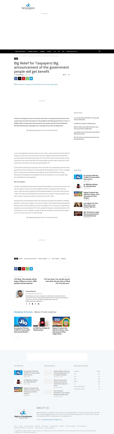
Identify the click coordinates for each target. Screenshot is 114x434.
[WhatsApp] (27, 78)
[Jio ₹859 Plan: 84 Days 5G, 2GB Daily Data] (42, 323)
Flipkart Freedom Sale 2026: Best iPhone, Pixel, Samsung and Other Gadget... (92, 195)
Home (15, 56)
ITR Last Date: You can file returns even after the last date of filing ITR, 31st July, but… (57, 281)
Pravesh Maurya (20, 74)
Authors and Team (71, 51)
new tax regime (55, 258)
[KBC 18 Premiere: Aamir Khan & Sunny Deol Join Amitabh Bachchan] (78, 214)
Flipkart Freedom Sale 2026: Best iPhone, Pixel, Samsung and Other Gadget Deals (60, 331)
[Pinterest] (23, 78)
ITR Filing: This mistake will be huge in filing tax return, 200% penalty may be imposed (25, 281)
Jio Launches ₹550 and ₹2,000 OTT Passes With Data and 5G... (91, 177)
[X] (19, 78)
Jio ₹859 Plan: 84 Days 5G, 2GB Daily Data (41, 329)
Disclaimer (61, 426)
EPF (59, 51)
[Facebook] (15, 78)
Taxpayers (63, 258)
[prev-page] (15, 337)
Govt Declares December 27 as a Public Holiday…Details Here (62, 392)
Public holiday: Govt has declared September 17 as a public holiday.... (62, 373)
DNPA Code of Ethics (71, 426)
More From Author (45, 311)
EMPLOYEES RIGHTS (20, 51)
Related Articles (23, 311)
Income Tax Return (42, 258)
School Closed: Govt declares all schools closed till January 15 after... (61, 383)
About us (21, 426)
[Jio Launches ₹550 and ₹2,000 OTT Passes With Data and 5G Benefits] (23, 323)
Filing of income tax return (30, 258)
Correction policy (53, 426)
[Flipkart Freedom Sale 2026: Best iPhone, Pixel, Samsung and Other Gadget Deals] (61, 323)
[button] (100, 51)
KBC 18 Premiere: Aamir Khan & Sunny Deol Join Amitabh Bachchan (86, 138)
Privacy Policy (30, 428)
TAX (55, 51)
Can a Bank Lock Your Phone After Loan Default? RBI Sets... (91, 205)
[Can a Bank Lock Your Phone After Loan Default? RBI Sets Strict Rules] (78, 205)
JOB (63, 51)
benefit (20, 258)
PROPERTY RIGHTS (33, 51)
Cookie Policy (45, 426)
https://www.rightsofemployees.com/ (34, 293)
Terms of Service (39, 428)
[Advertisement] (44, 18)
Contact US (37, 426)
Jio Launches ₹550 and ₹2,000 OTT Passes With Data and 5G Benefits (22, 330)
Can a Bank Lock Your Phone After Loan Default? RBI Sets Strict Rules (87, 133)
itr (49, 258)
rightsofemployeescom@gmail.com (52, 419)
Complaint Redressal (49, 428)
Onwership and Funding (19, 428)
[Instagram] (30, 304)
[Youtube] (39, 304)
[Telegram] (31, 78)
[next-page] (18, 337)
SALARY (49, 51)
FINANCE (42, 51)
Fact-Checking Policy (82, 426)
